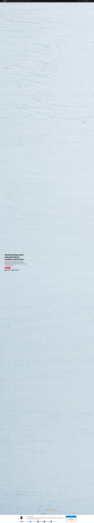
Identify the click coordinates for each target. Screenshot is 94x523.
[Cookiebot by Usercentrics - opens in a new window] (21, 521)
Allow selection (71, 518)
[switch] (38, 521)
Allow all (71, 516)
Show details (55, 521)
